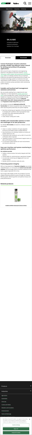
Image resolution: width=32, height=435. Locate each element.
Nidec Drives (9, 9)
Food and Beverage (6, 414)
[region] (16, 426)
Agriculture (4, 395)
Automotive (4, 398)
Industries (16, 9)
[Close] (29, 419)
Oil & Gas (23, 9)
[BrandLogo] (6, 3)
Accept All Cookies (16, 432)
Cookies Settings (16, 425)
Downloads (23, 58)
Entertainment (5, 411)
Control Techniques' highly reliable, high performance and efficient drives (15, 74)
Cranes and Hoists (6, 404)
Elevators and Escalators (8, 407)
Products (4, 386)
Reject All (16, 428)
